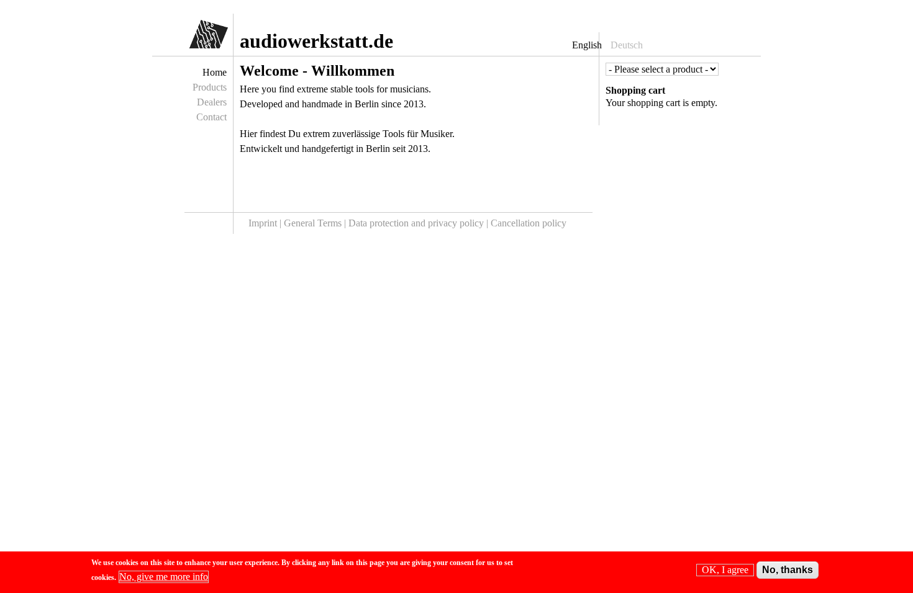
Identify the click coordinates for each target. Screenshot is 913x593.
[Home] (197, 37)
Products (210, 87)
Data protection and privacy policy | (419, 223)
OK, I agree (725, 569)
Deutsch (627, 45)
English (587, 45)
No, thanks (787, 569)
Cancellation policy (528, 223)
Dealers (212, 102)
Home (214, 72)
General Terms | (316, 223)
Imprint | (266, 223)
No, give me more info (163, 576)
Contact (211, 117)
